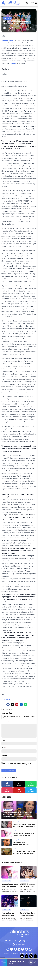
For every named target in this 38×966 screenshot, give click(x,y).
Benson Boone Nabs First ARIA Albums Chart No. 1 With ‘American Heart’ (23, 834)
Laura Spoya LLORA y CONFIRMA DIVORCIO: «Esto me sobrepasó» (24, 825)
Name (3, 740)
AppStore (27, 941)
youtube (19, 791)
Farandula (9, 809)
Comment (5, 722)
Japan (13, 63)
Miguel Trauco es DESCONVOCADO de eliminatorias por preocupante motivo (23, 843)
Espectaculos (19, 822)
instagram (7, 791)
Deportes (17, 840)
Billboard (7, 18)
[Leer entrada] (19, 810)
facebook (7, 785)
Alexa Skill (20, 944)
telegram (31, 791)
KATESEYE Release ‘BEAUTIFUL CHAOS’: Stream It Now (28, 885)
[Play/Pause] (31, 962)
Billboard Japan (7, 40)
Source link (5, 699)
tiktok (19, 785)
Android (12, 941)
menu (32, 3)
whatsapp (31, 785)
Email (3, 748)
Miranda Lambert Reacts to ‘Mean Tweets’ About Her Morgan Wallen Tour (9, 914)
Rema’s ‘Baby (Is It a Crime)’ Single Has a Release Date (28, 914)
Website (4, 755)
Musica (17, 849)
